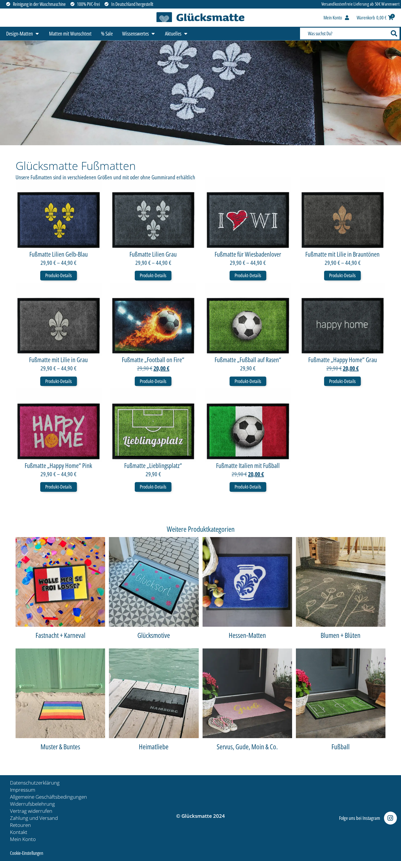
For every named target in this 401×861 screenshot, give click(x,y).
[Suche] (393, 33)
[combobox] (343, 33)
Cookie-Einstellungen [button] (26, 853)
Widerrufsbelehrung (32, 803)
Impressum (22, 789)
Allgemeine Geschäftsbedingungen (48, 796)
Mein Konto (23, 839)
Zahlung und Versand (34, 818)
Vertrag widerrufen (31, 810)
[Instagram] (390, 818)
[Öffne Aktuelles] (185, 34)
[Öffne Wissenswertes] (153, 34)
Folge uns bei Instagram (359, 818)
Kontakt (18, 832)
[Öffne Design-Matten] (37, 34)
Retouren (20, 825)
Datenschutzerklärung (35, 782)
